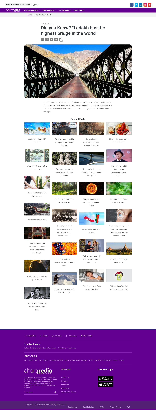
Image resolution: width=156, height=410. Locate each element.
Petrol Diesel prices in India (67, 348)
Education (98, 360)
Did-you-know (64, 10)
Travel (67, 360)
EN (36, 5)
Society (91, 360)
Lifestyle (84, 360)
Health (115, 360)
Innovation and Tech (56, 360)
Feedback (65, 388)
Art (25, 360)
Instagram (72, 336)
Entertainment (75, 360)
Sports (46, 360)
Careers (64, 381)
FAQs (102, 407)
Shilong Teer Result (49, 348)
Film (35, 360)
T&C (128, 407)
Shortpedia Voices (68, 392)
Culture (30, 360)
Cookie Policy (88, 407)
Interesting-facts (31, 10)
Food (40, 360)
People (121, 360)
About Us (65, 377)
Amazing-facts (48, 10)
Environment (107, 360)
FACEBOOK (31, 336)
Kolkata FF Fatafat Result (32, 348)
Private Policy (115, 407)
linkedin (58, 336)
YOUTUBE (87, 336)
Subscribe (65, 385)
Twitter (45, 336)
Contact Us (72, 407)
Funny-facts (79, 10)
